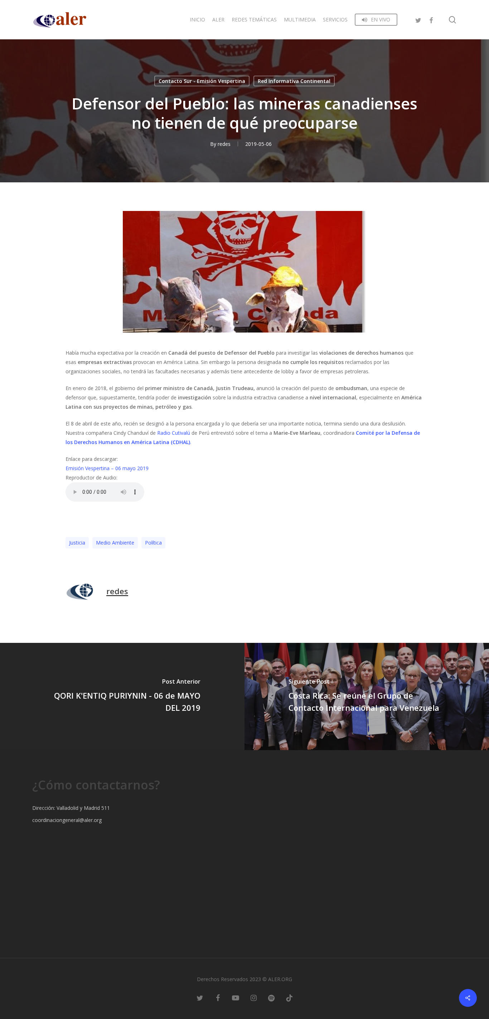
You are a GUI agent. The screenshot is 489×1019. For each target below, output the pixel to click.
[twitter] (418, 19)
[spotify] (271, 997)
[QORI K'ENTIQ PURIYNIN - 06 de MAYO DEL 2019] (122, 696)
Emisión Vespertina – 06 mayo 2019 (107, 468)
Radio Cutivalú (174, 432)
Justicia (77, 542)
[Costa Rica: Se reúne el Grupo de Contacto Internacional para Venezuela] (367, 696)
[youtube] (235, 997)
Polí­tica (153, 542)
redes (224, 144)
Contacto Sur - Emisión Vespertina (202, 81)
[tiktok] (289, 997)
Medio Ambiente (115, 542)
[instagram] (253, 997)
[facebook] (431, 19)
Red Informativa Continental (294, 81)
